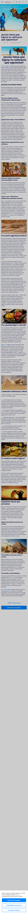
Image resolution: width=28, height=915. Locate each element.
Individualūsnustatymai (14, 905)
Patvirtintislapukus (14, 900)
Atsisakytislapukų (14, 910)
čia (16, 894)
